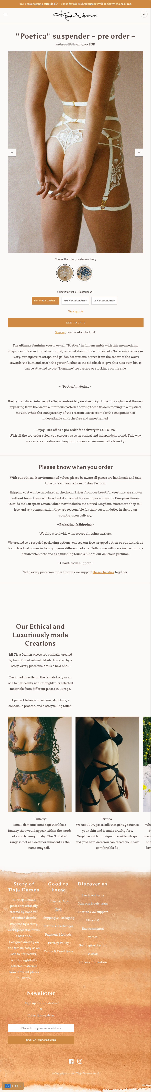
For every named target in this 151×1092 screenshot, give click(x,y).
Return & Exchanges (58, 926)
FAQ (58, 909)
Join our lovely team (93, 903)
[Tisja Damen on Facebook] (71, 1062)
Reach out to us (92, 895)
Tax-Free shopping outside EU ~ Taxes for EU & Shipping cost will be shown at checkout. (75, 4)
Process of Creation (92, 962)
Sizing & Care (58, 901)
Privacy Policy (58, 943)
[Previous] (12, 152)
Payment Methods (58, 934)
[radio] (65, 273)
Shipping (60, 332)
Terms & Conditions (58, 951)
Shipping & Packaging (58, 918)
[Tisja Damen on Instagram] (79, 1062)
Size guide (75, 311)
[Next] (139, 152)
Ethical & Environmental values (93, 928)
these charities (103, 572)
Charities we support (92, 912)
